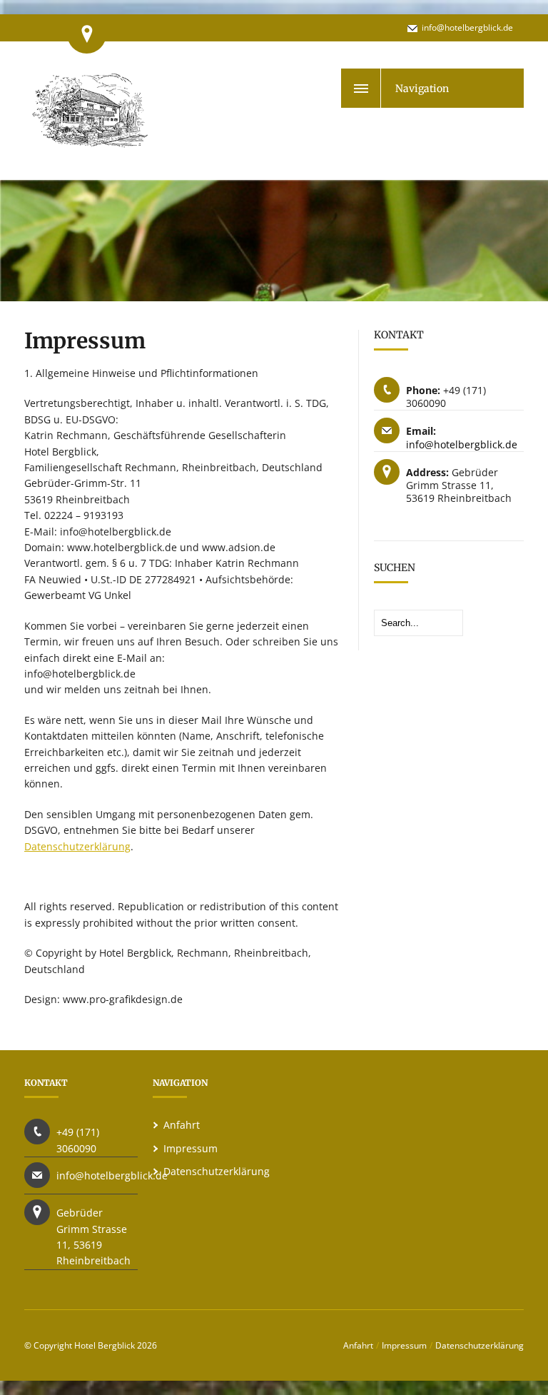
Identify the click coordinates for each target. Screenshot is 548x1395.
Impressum (190, 1148)
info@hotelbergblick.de (467, 27)
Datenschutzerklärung (77, 846)
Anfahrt (181, 1125)
